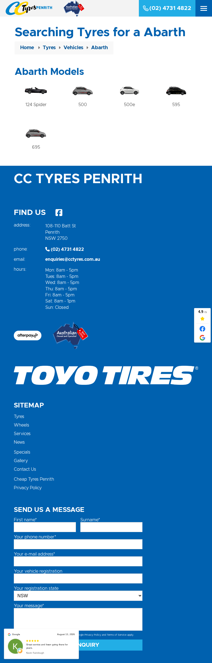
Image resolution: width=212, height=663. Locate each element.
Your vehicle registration (38, 571)
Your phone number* (35, 537)
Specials (22, 452)
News (19, 442)
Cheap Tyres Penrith (34, 479)
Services (22, 434)
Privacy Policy (28, 488)
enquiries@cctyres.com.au (72, 259)
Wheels (21, 425)
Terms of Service (116, 635)
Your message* (29, 606)
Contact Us (25, 469)
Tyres (19, 416)
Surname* (90, 520)
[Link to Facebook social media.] (59, 213)
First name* (25, 520)
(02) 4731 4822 (170, 8)
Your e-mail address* (34, 554)
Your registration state (36, 588)
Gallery (21, 461)
